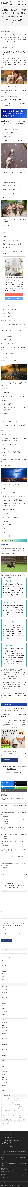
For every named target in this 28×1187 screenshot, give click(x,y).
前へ (2, 874)
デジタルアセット (6, 1110)
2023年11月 (5, 1074)
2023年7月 (4, 1085)
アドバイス (14, 1100)
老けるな (9, 1121)
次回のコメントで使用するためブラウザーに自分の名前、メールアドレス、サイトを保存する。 (14, 925)
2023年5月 (4, 1090)
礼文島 (23, 1119)
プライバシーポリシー (6, 1137)
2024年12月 (5, 1038)
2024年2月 (4, 1066)
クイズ (10, 1106)
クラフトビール (17, 1106)
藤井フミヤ (21, 1121)
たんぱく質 (17, 1098)
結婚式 (4, 1121)
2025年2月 (4, 1033)
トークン (14, 1110)
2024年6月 (4, 1055)
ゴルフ (4, 1108)
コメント (4, 890)
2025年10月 (5, 1011)
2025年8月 (4, 1017)
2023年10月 (5, 1077)
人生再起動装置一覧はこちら (10, 760)
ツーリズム (4, 962)
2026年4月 (4, 997)
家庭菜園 (4, 971)
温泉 (11, 1119)
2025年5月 (4, 1025)
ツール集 (4, 965)
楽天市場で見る (14, 294)
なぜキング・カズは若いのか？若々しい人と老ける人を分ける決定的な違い (13, 1176)
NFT (3, 1098)
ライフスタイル (5, 968)
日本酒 (15, 1117)
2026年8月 (4, 986)
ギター (3, 954)
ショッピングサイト (6, 957)
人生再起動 (5, 1113)
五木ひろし (21, 1112)
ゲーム (24, 1106)
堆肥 (9, 1115)
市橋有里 (20, 1115)
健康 (19, 1113)
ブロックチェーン (6, 1112)
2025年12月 (5, 1006)
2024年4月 (4, 1060)
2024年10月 (5, 1044)
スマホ (15, 1108)
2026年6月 (4, 992)
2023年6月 (4, 1088)
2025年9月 (4, 1014)
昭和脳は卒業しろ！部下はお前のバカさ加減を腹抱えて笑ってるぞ (13, 1158)
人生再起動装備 (13, 1113)
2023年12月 (5, 1071)
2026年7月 (4, 989)
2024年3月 (4, 1063)
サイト (3, 917)
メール (3, 911)
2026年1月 (4, 1003)
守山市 (14, 1115)
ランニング (14, 1112)
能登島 (15, 1121)
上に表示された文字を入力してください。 (11, 933)
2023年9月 (4, 1079)
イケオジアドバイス (7, 1104)
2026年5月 (4, 995)
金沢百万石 (10, 1123)
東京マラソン (5, 1119)
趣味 (3, 979)
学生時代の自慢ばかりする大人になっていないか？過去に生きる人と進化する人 (13, 1170)
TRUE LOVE (10, 1098)
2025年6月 (4, 1022)
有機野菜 (21, 1117)
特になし (4, 976)
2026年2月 (4, 1000)
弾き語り (4, 1117)
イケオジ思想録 (5, 952)
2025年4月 (4, 1027)
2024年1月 (4, 1069)
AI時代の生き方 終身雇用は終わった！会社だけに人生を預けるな (13, 1164)
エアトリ (4, 1106)
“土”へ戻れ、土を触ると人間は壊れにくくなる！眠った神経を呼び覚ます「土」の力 (13, 1152)
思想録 (10, 1117)
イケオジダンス (16, 1104)
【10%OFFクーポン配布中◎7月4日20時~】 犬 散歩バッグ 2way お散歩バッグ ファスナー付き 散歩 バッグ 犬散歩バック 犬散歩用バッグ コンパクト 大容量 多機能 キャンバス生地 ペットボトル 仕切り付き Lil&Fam (14, 284)
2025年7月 (4, 1019)
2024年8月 (4, 1049)
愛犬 (21, 22)
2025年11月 (5, 1008)
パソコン (20, 1110)
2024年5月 (4, 1058)
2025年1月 (4, 1036)
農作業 (4, 1123)
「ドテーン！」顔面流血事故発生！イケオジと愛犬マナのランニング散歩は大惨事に (13, 695)
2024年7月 (4, 1052)
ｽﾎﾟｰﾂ (14, 2)
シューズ (9, 1108)
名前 (3, 905)
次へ (25, 874)
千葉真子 (4, 1115)
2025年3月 (4, 1030)
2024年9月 (4, 1047)
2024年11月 (5, 1041)
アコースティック (6, 1100)
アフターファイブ (6, 1102)
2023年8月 (4, 1082)
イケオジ (14, 1102)
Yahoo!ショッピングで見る (14, 298)
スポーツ (4, 960)
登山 (19, 1119)
